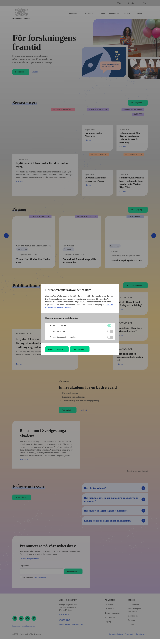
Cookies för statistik (57, 331)
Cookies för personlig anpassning (62, 337)
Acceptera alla (78, 349)
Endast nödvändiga (55, 349)
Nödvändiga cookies (57, 325)
